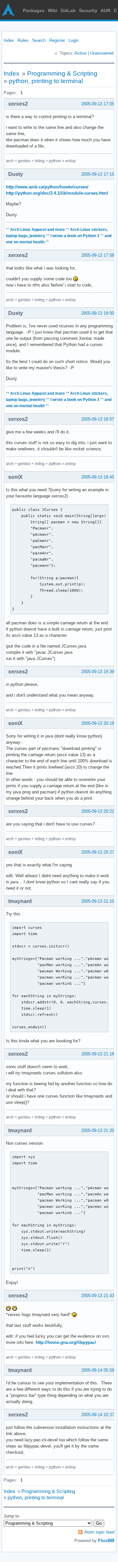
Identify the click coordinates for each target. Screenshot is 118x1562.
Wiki (52, 10)
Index (9, 40)
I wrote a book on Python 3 (74, 236)
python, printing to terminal (46, 81)
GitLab (68, 10)
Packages (34, 10)
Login (74, 40)
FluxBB (106, 1540)
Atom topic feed (99, 1532)
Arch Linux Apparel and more (37, 229)
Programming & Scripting (62, 73)
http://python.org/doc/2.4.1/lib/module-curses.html (57, 193)
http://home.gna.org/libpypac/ (66, 1342)
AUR (105, 10)
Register (57, 40)
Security (88, 10)
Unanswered (101, 53)
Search (39, 40)
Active (80, 53)
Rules (23, 40)
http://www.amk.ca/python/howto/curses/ (47, 186)
